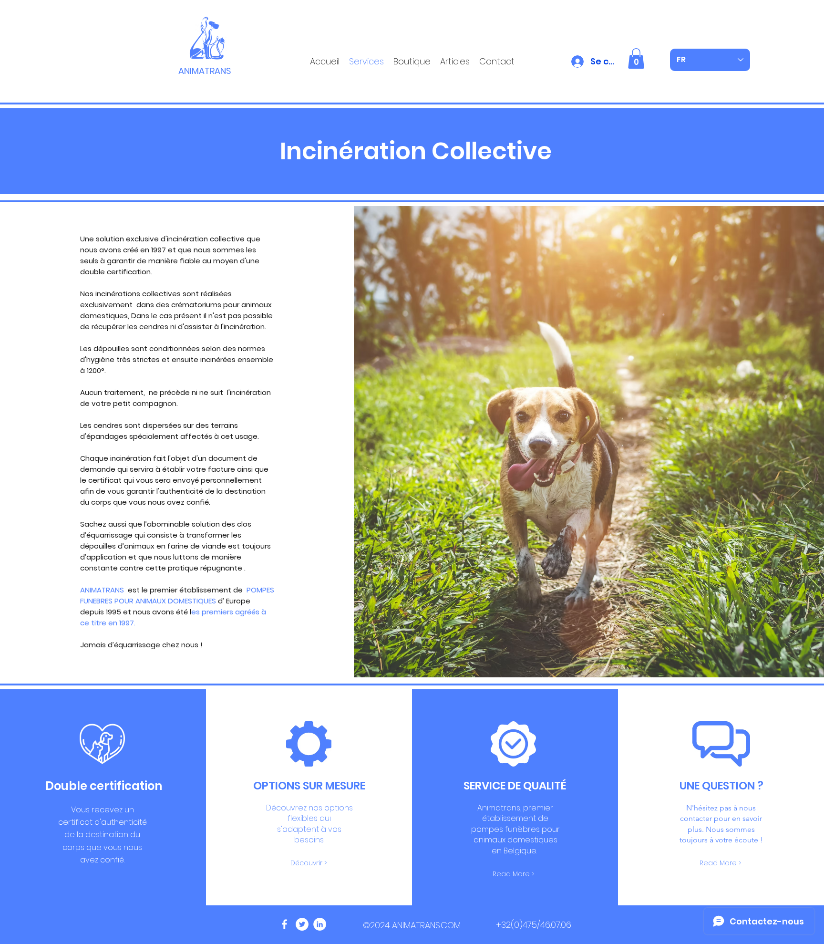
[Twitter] (302, 924)
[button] (636, 58)
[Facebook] (284, 924)
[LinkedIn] (319, 924)
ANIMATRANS (204, 71)
